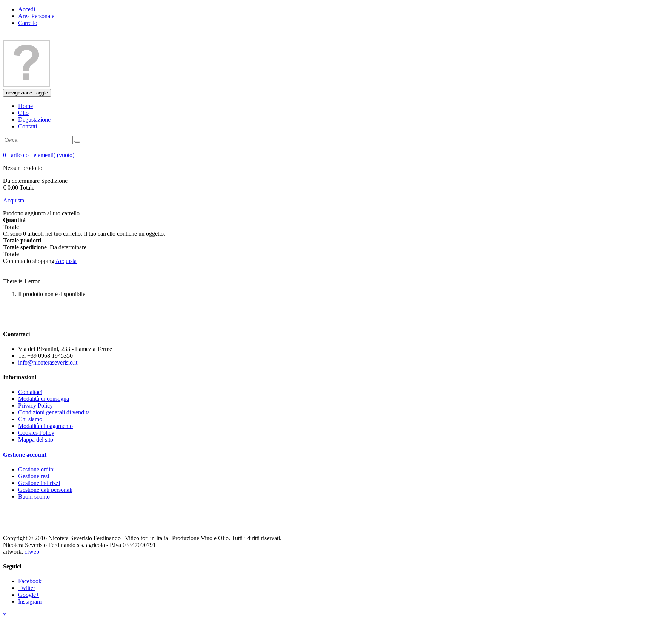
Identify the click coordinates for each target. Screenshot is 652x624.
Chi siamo (30, 419)
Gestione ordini (36, 469)
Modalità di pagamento (45, 426)
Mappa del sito (35, 439)
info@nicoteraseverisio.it (47, 362)
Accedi (26, 9)
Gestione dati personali (45, 490)
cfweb (32, 551)
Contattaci (30, 392)
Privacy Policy (35, 405)
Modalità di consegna (43, 398)
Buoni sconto (34, 496)
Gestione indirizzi (39, 483)
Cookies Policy (36, 432)
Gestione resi (33, 476)
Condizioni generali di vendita (54, 412)
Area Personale (36, 16)
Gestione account (24, 454)
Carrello (27, 23)
